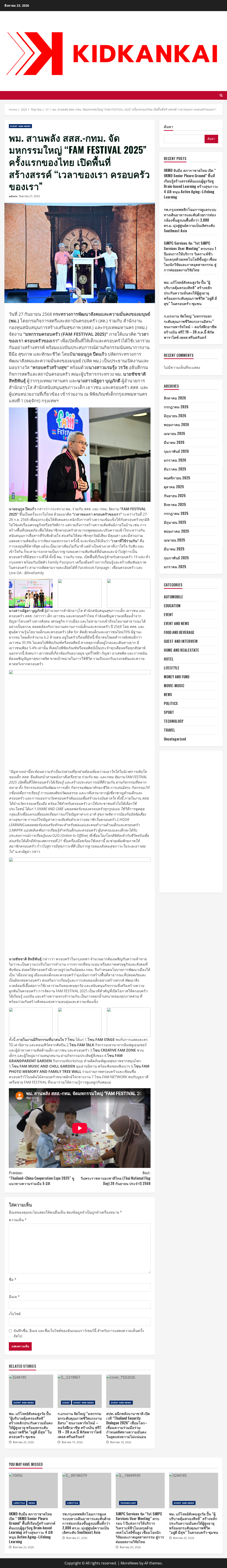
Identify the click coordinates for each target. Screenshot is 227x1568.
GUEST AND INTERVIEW (181, 641)
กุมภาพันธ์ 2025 (176, 557)
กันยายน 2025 (175, 495)
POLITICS (171, 703)
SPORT (169, 712)
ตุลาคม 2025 (174, 486)
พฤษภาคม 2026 (176, 424)
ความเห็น (18, 1219)
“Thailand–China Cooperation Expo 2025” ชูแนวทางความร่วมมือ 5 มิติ (41, 1178)
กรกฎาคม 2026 (176, 406)
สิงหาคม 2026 (175, 398)
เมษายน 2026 (174, 433)
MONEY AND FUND (176, 676)
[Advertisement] (191, 821)
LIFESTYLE (171, 668)
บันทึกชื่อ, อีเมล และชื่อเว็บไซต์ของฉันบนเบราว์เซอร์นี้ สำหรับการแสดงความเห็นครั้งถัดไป (79, 1333)
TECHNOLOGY (173, 721)
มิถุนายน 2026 (175, 415)
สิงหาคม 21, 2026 (76, 1538)
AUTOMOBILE (173, 596)
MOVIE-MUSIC (174, 685)
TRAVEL (169, 730)
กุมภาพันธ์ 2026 (176, 451)
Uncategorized (175, 739)
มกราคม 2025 (175, 566)
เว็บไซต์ (15, 1313)
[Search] (221, 95)
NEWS (168, 694)
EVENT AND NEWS (20, 126)
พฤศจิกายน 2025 (177, 477)
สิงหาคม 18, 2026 (120, 1442)
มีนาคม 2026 (174, 442)
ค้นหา (168, 127)
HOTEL (169, 659)
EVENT (66, 1402)
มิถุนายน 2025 (175, 522)
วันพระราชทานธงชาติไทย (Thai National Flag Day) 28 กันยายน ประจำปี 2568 (115, 1178)
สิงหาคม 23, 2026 (23, 1547)
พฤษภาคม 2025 (176, 531)
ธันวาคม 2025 (175, 469)
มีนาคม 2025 (174, 549)
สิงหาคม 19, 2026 (72, 1442)
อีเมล (14, 1296)
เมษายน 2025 (174, 540)
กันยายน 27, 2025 (29, 196)
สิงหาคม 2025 (175, 504)
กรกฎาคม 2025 (176, 513)
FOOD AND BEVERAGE (179, 632)
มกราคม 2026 (175, 460)
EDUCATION (172, 605)
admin (13, 196)
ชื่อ (12, 1279)
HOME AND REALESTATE (181, 650)
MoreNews (130, 1563)
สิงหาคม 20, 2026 (23, 1442)
